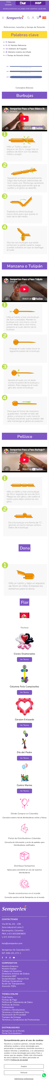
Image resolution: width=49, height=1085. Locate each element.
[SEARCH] (28, 18)
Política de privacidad (19, 1060)
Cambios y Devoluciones (13, 1009)
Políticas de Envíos (10, 1004)
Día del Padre (24, 752)
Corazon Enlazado (24, 719)
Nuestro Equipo (9, 968)
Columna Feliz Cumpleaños (24, 686)
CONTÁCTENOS (10, 919)
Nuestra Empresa (10, 966)
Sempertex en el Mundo (13, 1030)
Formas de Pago (9, 999)
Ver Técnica (24, 659)
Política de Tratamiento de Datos (17, 1002)
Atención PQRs (9, 986)
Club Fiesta (7, 997)
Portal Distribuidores (12, 1033)
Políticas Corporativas (12, 981)
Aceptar (24, 1066)
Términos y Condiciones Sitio (15, 1012)
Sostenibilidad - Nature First (15, 978)
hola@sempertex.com (12, 943)
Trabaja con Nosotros (12, 971)
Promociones (8, 1007)
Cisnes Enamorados (24, 653)
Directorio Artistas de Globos (16, 973)
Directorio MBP (9, 976)
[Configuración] (43, 18)
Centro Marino (24, 785)
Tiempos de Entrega (11, 1017)
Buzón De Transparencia (13, 983)
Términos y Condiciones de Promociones (21, 1019)
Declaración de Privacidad (14, 1014)
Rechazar (23, 1072)
